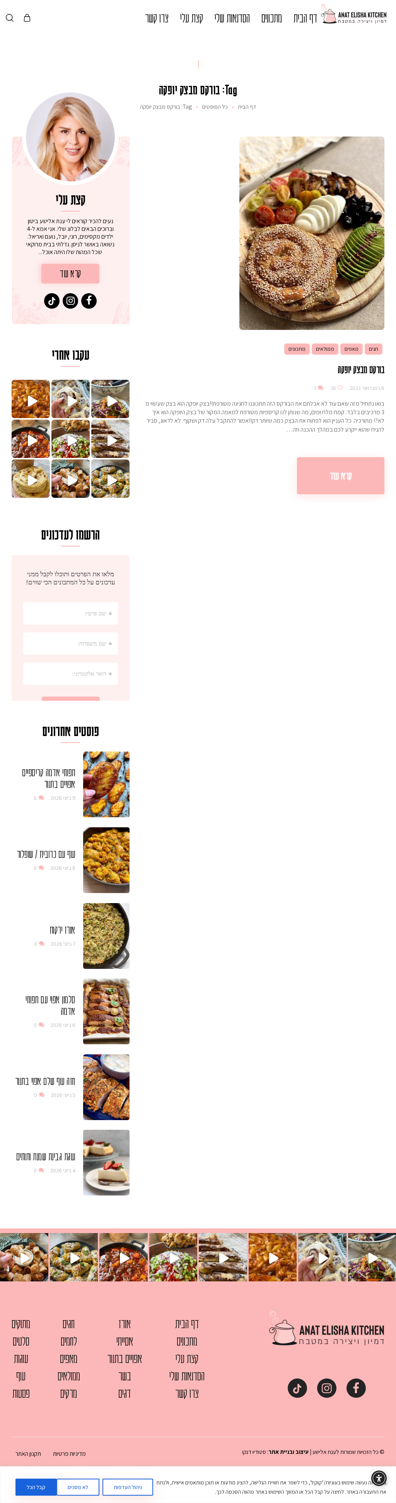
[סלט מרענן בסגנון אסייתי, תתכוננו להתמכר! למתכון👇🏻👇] (110, 399)
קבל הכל (36, 1487)
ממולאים (325, 348)
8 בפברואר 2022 (366, 387)
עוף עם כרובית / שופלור (46, 854)
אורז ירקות (62, 930)
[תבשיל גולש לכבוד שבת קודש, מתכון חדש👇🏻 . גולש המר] (31, 439)
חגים (373, 348)
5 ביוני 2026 (63, 1094)
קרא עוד (340, 476)
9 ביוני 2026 (62, 797)
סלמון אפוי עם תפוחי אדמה (50, 1005)
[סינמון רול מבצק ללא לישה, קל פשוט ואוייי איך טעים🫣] (70, 399)
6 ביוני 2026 (62, 1024)
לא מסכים (78, 1487)
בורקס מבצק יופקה (361, 369)
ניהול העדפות (128, 1487)
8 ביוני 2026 (62, 867)
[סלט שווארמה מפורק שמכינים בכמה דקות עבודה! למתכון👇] (70, 439)
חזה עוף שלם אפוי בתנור (45, 1081)
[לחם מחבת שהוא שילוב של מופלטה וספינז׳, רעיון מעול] (31, 478)
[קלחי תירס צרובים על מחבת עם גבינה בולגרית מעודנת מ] (110, 478)
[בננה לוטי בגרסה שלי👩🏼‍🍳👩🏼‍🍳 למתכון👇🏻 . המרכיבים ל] (110, 439)
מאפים (351, 348)
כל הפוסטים (215, 106)
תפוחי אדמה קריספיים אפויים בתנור (48, 778)
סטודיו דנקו (254, 1451)
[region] (198, 1484)
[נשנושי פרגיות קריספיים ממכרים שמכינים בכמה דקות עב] (70, 478)
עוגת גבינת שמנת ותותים (45, 1156)
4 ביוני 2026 (62, 1170)
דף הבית (247, 106)
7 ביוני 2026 (63, 943)
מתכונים (297, 348)
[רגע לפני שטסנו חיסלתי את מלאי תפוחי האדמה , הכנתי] (31, 399)
